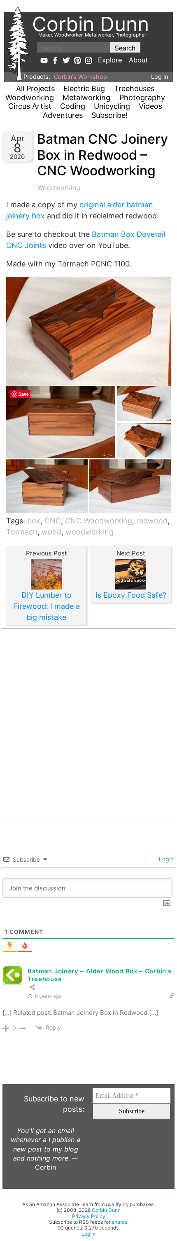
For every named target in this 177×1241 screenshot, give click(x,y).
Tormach (21, 532)
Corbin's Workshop (80, 76)
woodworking (89, 532)
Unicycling (112, 106)
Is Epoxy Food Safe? (130, 595)
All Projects (35, 88)
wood (51, 532)
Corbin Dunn (106, 1210)
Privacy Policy (88, 1216)
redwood (152, 520)
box (33, 520)
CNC (52, 520)
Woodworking (29, 97)
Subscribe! (109, 115)
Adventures (63, 115)
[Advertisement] (88, 723)
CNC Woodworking (98, 520)
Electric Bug (84, 88)
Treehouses (134, 88)
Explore (110, 60)
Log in (159, 76)
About (138, 60)
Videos (150, 106)
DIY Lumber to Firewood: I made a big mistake (46, 606)
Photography (142, 97)
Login (165, 859)
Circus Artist (29, 106)
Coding (72, 106)
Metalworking (86, 97)
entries (119, 1222)
